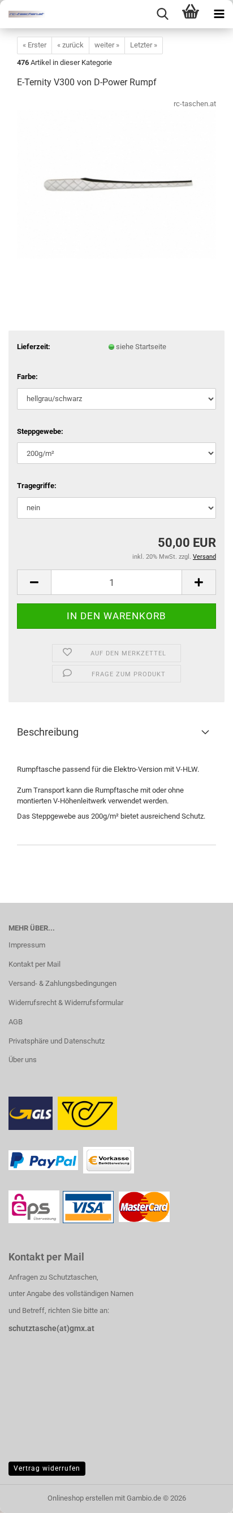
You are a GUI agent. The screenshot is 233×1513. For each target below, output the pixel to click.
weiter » (106, 45)
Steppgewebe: (40, 431)
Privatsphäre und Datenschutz (56, 1041)
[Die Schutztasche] (22, 14)
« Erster (34, 45)
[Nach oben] (202, 1496)
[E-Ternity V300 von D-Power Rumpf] (116, 183)
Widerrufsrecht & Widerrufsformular (65, 1002)
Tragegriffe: (37, 485)
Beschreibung (48, 732)
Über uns (22, 1059)
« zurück (70, 45)
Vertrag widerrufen (47, 1468)
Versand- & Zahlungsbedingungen (62, 983)
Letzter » (143, 45)
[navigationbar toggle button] (219, 14)
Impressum (26, 945)
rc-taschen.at (195, 103)
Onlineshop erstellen (80, 1498)
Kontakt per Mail (34, 964)
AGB (15, 1022)
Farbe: (27, 376)
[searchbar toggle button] (162, 14)
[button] (34, 582)
